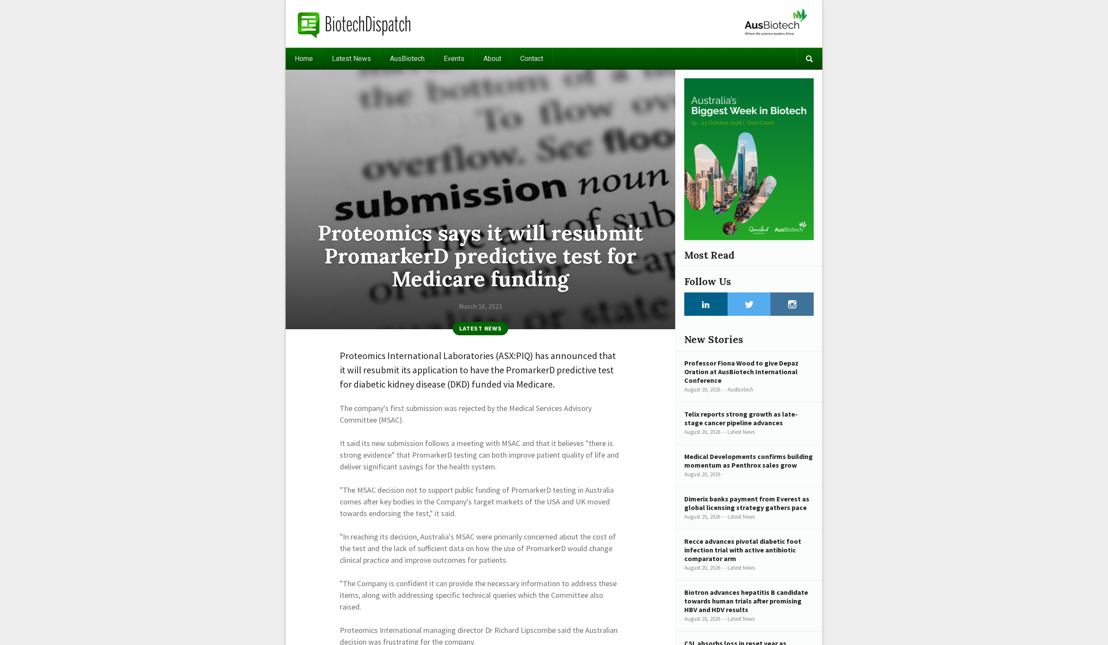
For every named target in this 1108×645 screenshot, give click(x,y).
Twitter (749, 304)
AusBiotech (407, 59)
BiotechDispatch (354, 24)
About (492, 59)
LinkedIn (706, 304)
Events (454, 59)
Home (304, 59)
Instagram (792, 304)
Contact (531, 59)
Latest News (351, 59)
